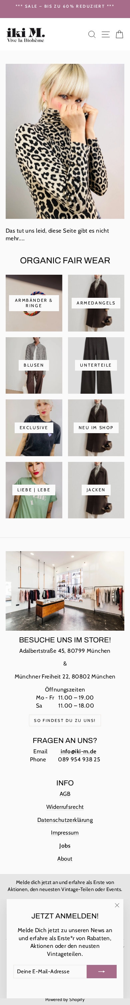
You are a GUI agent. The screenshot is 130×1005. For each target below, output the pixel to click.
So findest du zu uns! (65, 720)
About (64, 858)
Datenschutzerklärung (65, 819)
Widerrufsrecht (65, 806)
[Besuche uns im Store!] (65, 591)
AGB (65, 793)
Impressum (65, 832)
